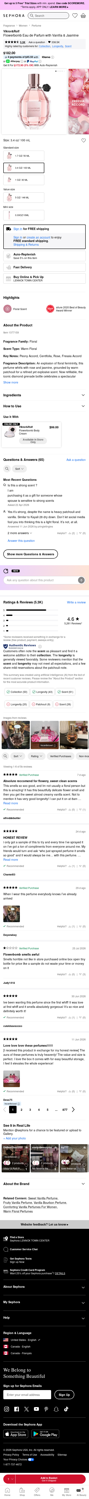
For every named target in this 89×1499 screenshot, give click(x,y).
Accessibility (47, 1454)
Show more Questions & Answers (30, 554)
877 (65, 1109)
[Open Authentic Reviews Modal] (40, 646)
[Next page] (73, 1109)
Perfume (36, 25)
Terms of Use (29, 1454)
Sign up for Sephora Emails (22, 1386)
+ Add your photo (14, 1138)
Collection (44, 46)
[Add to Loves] (83, 140)
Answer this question (21, 540)
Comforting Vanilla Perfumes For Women (30, 1207)
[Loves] (75, 15)
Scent (68, 46)
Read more (10, 803)
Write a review (76, 602)
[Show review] (16, 735)
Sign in (17, 237)
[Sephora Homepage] (14, 15)
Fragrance (9, 25)
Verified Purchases (60, 756)
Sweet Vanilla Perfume (43, 1198)
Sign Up (64, 1395)
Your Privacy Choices (15, 1459)
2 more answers (18, 533)
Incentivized (47, 745)
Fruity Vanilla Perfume (17, 1202)
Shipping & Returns (26, 244)
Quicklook (10, 434)
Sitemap (62, 1454)
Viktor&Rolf (11, 31)
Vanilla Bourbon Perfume (50, 1202)
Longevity (57, 46)
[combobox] (48, 15)
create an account (38, 237)
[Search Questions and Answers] (7, 468)
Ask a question (37, 42)
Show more (10, 382)
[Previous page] (4, 1109)
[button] (52, 57)
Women (23, 25)
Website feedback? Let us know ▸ (44, 1224)
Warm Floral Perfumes (18, 1211)
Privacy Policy (11, 1454)
